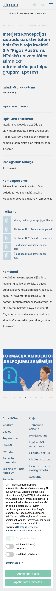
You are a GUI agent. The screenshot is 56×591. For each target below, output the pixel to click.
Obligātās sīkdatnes (26, 538)
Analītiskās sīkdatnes (27, 554)
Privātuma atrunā (31, 530)
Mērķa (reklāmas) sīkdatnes (25, 546)
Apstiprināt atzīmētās (28, 582)
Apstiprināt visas (28, 574)
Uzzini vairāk (13, 562)
